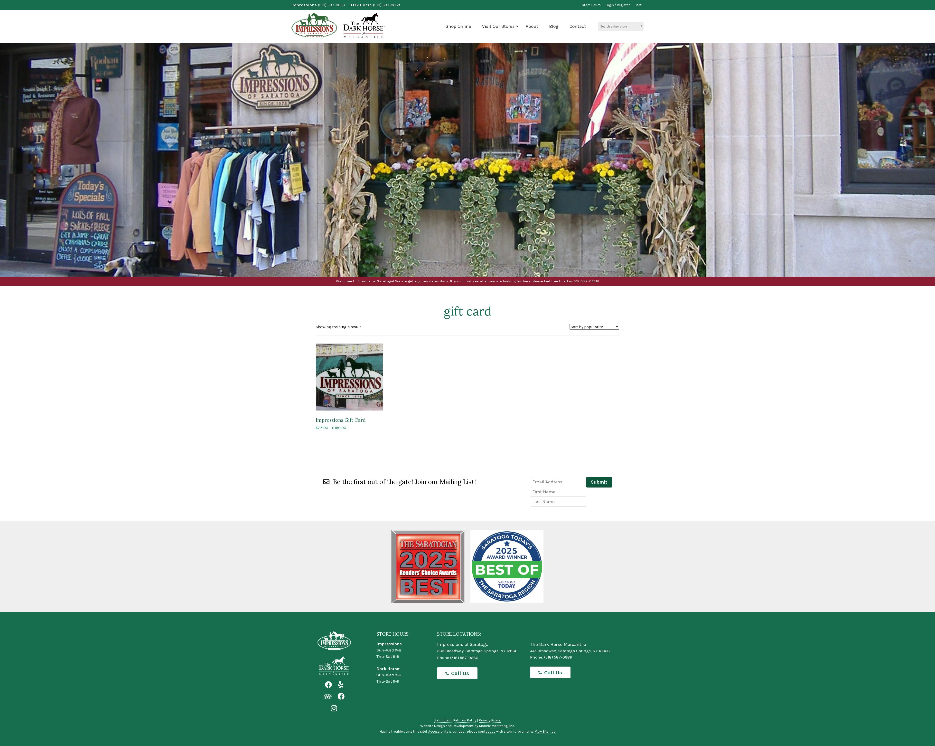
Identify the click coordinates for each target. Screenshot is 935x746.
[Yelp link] (340, 685)
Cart (638, 5)
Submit (599, 482)
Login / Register (617, 5)
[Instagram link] (334, 708)
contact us (487, 731)
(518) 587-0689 (386, 5)
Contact (578, 26)
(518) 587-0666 (331, 5)
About (532, 26)
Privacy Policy (490, 720)
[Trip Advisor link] (327, 696)
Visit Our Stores (498, 26)
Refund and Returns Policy (455, 720)
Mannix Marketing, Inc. (497, 726)
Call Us (460, 673)
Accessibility (438, 731)
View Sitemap (545, 731)
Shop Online (458, 26)
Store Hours (591, 5)
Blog (554, 26)
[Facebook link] (328, 685)
